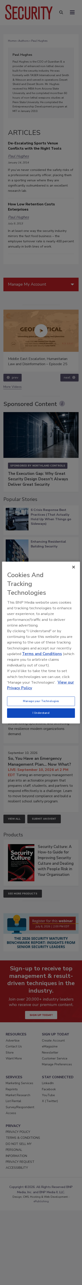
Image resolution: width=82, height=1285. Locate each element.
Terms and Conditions (42, 653)
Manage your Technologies (41, 701)
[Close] (74, 567)
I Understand (41, 713)
